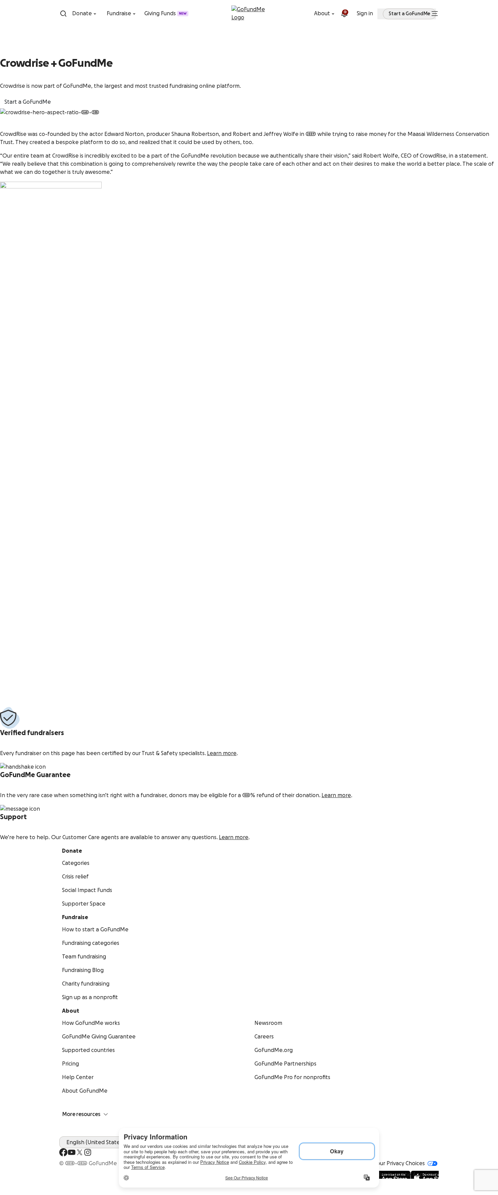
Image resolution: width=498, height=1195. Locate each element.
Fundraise (119, 13)
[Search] (63, 13)
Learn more (221, 753)
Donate (82, 13)
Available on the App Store (404, 1174)
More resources (81, 1114)
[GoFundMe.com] (249, 13)
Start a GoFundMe (27, 102)
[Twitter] (80, 1152)
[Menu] (435, 13)
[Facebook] (63, 1152)
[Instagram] (88, 1152)
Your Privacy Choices (399, 1163)
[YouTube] (71, 1152)
